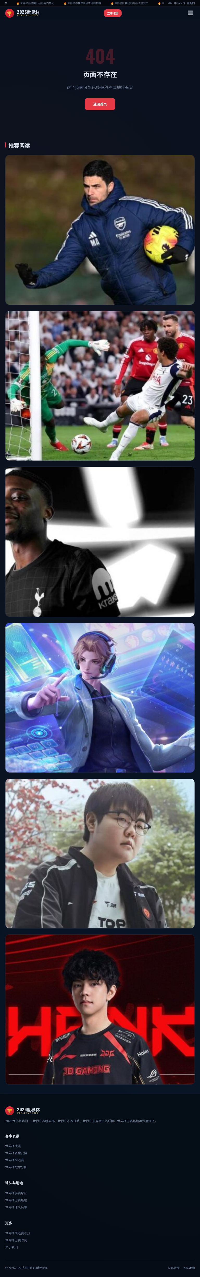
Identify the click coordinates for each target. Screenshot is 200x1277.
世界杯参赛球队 (16, 1193)
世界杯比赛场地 (16, 1200)
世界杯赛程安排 (16, 1153)
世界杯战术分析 (16, 1167)
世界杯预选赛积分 (17, 1233)
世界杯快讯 (13, 1146)
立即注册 (112, 13)
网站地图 (189, 1268)
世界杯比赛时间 (16, 1240)
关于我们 (11, 1247)
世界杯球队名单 (16, 1207)
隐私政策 (174, 1268)
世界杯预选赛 (14, 1160)
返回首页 (100, 103)
